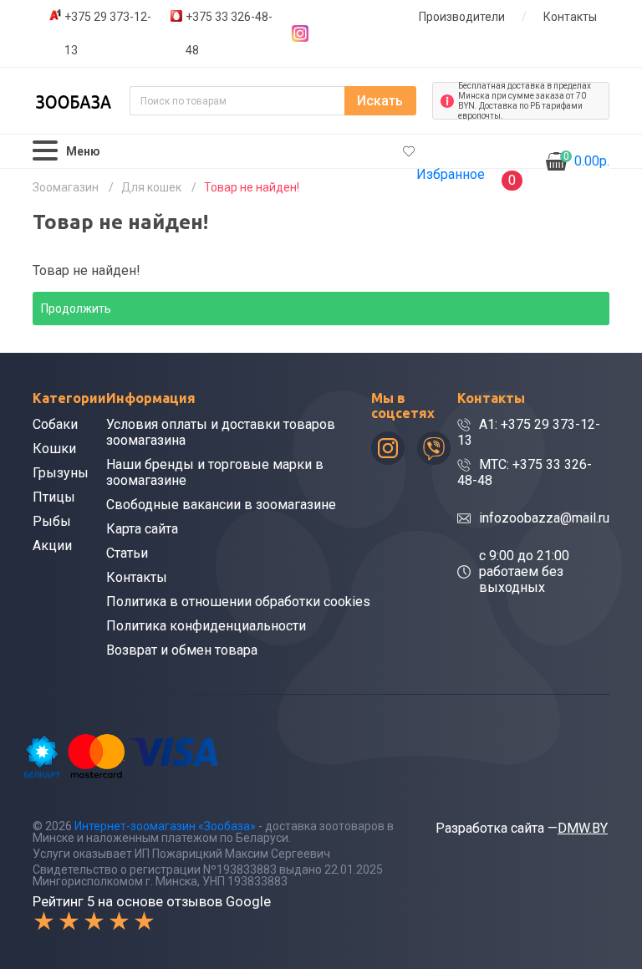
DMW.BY (583, 828)
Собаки (55, 424)
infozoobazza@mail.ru (544, 518)
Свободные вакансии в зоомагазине (221, 505)
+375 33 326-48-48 (229, 33)
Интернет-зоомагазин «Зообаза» (165, 826)
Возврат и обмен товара (181, 650)
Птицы (54, 497)
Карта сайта (142, 529)
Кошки (54, 448)
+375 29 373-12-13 (107, 33)
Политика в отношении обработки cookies (238, 601)
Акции (52, 545)
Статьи (127, 553)
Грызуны (61, 473)
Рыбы (52, 521)
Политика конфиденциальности (206, 626)
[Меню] (45, 150)
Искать (380, 101)
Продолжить (76, 308)
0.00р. (586, 159)
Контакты (570, 16)
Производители (462, 16)
